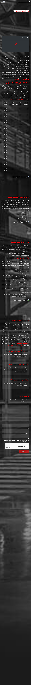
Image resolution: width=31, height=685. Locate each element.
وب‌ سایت (27, 433)
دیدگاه (27, 403)
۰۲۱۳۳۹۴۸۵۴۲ (25, 80)
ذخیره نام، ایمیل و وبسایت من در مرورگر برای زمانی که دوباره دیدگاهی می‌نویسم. (16, 441)
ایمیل (27, 428)
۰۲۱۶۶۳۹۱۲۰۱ (17, 80)
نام (28, 423)
